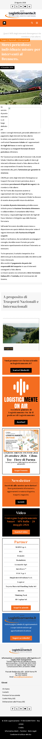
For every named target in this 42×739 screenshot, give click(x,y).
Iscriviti (21, 502)
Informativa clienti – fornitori (16, 731)
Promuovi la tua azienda (11, 695)
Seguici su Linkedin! (21, 638)
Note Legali (32, 731)
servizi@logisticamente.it (23, 676)
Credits (21, 727)
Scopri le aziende (21, 607)
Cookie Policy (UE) (8, 698)
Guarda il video (21, 532)
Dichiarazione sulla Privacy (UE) (13, 701)
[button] (32, 22)
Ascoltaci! (21, 422)
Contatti (5, 692)
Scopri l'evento (21, 470)
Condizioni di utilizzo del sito (20, 734)
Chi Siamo (6, 689)
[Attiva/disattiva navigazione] (37, 23)
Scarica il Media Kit (21, 370)
